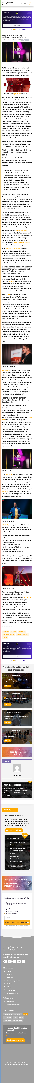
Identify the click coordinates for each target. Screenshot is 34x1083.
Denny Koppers (6, 370)
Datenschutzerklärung (12, 1064)
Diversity (13, 632)
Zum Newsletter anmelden (15, 1040)
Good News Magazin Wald (22, 242)
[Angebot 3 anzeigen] (15, 29)
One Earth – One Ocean (12, 248)
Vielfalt (5, 637)
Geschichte (27, 597)
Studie (8, 295)
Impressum (25, 1064)
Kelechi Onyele (6, 525)
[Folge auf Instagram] (5, 961)
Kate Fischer (8, 40)
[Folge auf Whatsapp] (14, 961)
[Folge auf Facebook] (10, 961)
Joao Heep (8, 475)
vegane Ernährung (22, 634)
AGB (17, 1067)
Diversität (6, 632)
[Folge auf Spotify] (19, 961)
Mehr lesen (7, 686)
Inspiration (22, 632)
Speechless (17, 94)
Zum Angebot (17, 25)
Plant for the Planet (21, 230)
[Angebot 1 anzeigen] (11, 29)
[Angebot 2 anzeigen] (14, 29)
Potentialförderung (8, 634)
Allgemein (25, 40)
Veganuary (12, 281)
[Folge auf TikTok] (23, 961)
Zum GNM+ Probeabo (14, 830)
